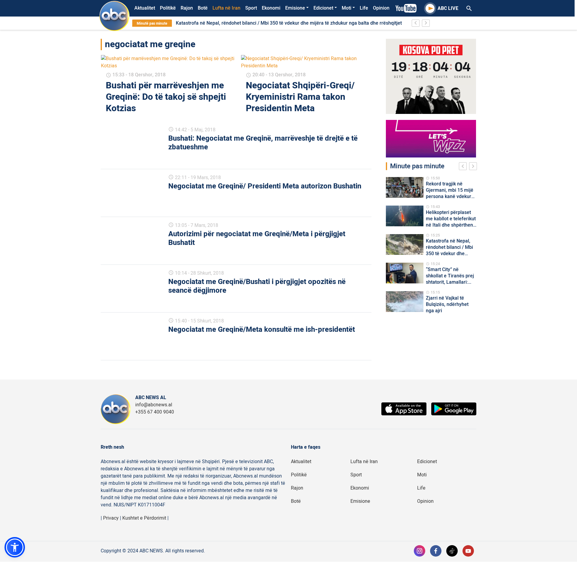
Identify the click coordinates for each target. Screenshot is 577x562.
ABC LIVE (448, 8)
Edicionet (323, 8)
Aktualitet (144, 8)
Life (364, 8)
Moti (346, 8)
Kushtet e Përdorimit (144, 518)
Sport (251, 8)
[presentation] (464, 167)
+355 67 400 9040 (154, 412)
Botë (203, 8)
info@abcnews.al (153, 404)
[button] (14, 547)
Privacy (111, 518)
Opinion (381, 8)
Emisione (295, 8)
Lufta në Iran (226, 8)
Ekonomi (271, 8)
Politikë (168, 8)
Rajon (187, 8)
